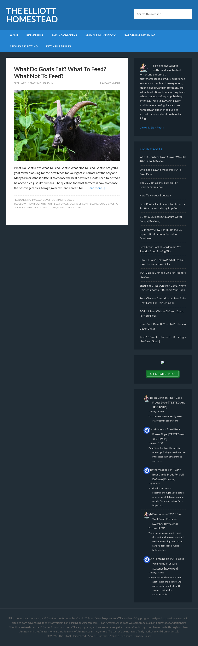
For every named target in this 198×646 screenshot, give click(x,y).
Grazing (113, 203)
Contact (102, 635)
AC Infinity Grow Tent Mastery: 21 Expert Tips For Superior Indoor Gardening (161, 234)
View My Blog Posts (152, 127)
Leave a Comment (109, 83)
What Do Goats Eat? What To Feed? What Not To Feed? (60, 72)
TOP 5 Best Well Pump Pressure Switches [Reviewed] (167, 518)
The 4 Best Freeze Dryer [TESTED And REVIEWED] (168, 402)
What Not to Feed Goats (41, 207)
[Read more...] (96, 188)
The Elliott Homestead (32, 15)
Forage (64, 203)
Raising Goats (65, 199)
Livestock (20, 207)
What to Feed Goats (69, 207)
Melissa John (156, 397)
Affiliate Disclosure (120, 635)
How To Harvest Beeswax (155, 195)
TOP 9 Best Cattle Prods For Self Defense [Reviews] (168, 474)
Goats (103, 203)
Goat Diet (75, 203)
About (92, 635)
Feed (55, 203)
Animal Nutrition (41, 203)
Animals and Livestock (42, 199)
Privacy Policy (142, 635)
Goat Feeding (90, 203)
